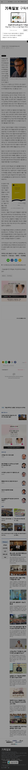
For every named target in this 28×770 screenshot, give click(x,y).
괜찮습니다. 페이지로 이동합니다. (10, 37)
